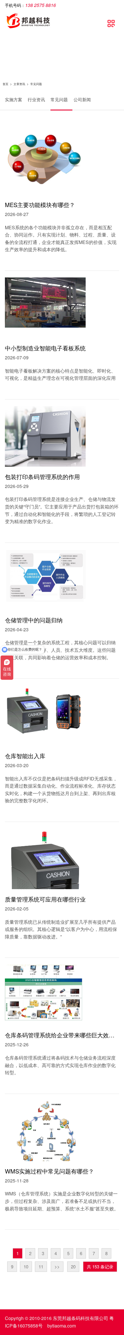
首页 (5, 84)
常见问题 (59, 99)
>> (57, 1266)
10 (26, 1266)
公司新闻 (82, 99)
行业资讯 (36, 99)
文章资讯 (19, 84)
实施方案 (13, 99)
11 (41, 1266)
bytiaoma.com (61, 1325)
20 (73, 1266)
